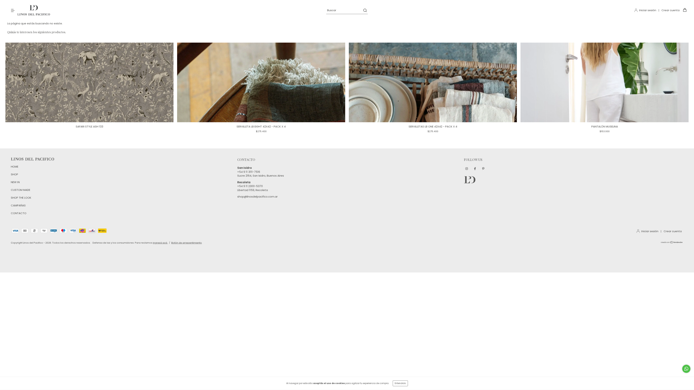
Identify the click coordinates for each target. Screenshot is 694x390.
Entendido (400, 383)
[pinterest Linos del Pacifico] (483, 168)
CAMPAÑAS (18, 205)
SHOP (14, 174)
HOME (14, 166)
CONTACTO (18, 213)
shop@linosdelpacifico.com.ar (257, 196)
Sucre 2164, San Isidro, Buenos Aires (260, 175)
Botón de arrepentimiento (186, 242)
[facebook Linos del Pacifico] (475, 168)
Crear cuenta (670, 10)
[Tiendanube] (672, 242)
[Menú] (12, 10)
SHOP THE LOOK (21, 198)
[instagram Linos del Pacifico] (466, 168)
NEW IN (15, 182)
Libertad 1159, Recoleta (252, 190)
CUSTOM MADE (20, 190)
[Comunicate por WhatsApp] (686, 369)
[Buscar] (365, 10)
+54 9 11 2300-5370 (250, 186)
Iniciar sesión (647, 10)
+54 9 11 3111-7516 (248, 172)
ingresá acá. (160, 242)
